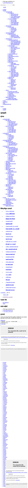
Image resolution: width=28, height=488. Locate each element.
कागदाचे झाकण (14, 29)
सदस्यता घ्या (3, 320)
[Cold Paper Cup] (9, 231)
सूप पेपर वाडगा (11, 27)
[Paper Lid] (9, 267)
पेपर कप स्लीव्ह (14, 21)
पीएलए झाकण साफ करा (15, 48)
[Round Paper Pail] (11, 251)
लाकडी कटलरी (11, 94)
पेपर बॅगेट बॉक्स (11, 58)
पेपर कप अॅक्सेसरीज (12, 18)
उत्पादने (4, 10)
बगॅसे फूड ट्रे (10, 78)
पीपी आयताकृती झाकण (15, 44)
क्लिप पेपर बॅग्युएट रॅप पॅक (13, 61)
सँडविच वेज (10, 57)
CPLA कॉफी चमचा (14, 23)
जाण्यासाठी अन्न (9, 38)
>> (6, 292)
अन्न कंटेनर (10, 55)
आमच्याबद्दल (5, 101)
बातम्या (4, 100)
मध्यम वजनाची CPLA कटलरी (12, 229)
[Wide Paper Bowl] (9, 236)
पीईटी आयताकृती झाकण (15, 43)
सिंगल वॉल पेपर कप (14, 14)
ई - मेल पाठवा (3, 324)
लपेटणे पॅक (10, 59)
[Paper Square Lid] (10, 262)
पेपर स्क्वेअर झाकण (9, 264)
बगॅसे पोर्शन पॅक (11, 83)
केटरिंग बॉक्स (10, 62)
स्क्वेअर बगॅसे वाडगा (12, 71)
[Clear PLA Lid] (11, 287)
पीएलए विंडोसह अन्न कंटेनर (13, 56)
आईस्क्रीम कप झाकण (15, 36)
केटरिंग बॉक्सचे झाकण (15, 64)
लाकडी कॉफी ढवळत (15, 22)
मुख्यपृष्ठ (4, 9)
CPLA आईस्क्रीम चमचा (15, 37)
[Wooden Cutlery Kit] (10, 256)
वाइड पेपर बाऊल (11, 45)
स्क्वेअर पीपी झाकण (14, 76)
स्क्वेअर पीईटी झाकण (15, 75)
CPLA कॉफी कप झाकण (15, 16)
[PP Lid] (8, 277)
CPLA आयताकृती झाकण (16, 42)
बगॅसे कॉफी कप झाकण (15, 17)
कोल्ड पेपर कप (8, 234)
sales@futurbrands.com (8, 2)
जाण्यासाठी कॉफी (9, 11)
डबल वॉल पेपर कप (14, 15)
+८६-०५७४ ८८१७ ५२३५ (8, 311)
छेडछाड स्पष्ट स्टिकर (10, 97)
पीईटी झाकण (13, 51)
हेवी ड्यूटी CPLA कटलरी (11, 244)
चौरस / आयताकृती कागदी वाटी (11, 249)
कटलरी (7, 90)
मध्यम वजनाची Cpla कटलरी (13, 92)
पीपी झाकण (13, 31)
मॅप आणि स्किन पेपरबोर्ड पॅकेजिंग (12, 99)
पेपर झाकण (13, 52)
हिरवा (4, 103)
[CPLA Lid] (9, 272)
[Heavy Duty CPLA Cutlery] (11, 241)
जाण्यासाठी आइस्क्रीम (10, 33)
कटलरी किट (10, 93)
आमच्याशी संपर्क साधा (7, 104)
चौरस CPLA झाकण (15, 73)
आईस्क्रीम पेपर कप (12, 34)
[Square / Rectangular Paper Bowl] (12, 246)
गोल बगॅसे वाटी (11, 65)
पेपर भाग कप (10, 86)
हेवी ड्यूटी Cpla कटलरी (12, 91)
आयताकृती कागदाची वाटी (13, 40)
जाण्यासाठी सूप (8, 26)
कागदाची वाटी (13, 28)
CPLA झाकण (13, 30)
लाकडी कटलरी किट (12, 96)
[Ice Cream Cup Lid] (10, 282)
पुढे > (5, 292)
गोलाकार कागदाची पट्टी (12, 54)
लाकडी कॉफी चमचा (14, 24)
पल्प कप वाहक (13, 20)
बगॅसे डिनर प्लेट (11, 77)
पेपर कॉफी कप (11, 13)
